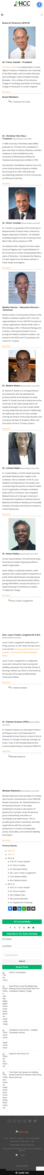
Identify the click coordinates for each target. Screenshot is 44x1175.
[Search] (42, 14)
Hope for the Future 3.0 (19, 1053)
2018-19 (11, 851)
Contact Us (20, 1138)
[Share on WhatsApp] (24, 909)
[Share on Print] (29, 909)
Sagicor (26, 1166)
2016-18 (11, 854)
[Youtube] (30, 1121)
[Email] (35, 1121)
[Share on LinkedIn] (19, 909)
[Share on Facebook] (10, 909)
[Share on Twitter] (15, 909)
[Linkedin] (24, 1121)
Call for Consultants (17, 972)
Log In (32, 1141)
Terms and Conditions (33, 1138)
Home (6, 1138)
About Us (13, 1138)
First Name (7, 939)
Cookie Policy (24, 1141)
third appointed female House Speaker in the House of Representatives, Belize (20, 652)
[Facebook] (9, 1121)
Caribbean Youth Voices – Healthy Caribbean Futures (23, 1031)
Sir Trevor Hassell (9, 67)
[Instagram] (19, 1121)
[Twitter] (14, 1121)
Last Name (6, 946)
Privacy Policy (14, 1141)
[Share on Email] (33, 909)
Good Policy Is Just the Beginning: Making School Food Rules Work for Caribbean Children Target (24, 988)
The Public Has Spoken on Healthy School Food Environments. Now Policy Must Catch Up (25, 1075)
